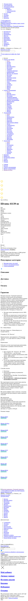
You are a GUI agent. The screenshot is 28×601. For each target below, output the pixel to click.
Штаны (9, 87)
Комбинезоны (10, 72)
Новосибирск (7, 40)
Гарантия (6, 533)
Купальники (10, 145)
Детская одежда (8, 4)
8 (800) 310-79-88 (15, 490)
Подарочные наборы (9, 157)
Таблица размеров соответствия (12, 536)
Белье (8, 143)
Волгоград (6, 33)
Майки (8, 104)
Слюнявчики (10, 133)
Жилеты (6, 504)
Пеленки (9, 126)
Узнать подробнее (13, 598)
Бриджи (9, 65)
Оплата (6, 13)
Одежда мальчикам (9, 266)
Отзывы (9, 12)
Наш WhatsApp (5, 546)
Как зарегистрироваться (10, 540)
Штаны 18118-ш (5, 423)
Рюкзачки (9, 152)
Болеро (9, 63)
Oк (1, 599)
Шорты (9, 86)
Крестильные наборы (12, 122)
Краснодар (6, 37)
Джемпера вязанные (12, 70)
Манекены (9, 149)
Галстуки (9, 146)
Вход (2, 24)
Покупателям (7, 526)
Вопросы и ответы (9, 535)
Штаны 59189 (4, 437)
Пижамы (9, 79)
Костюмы (9, 75)
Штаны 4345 (4, 477)
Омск (5, 41)
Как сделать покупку (9, 542)
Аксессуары (7, 140)
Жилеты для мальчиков (13, 100)
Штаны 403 (4, 463)
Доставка (6, 15)
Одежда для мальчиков (10, 90)
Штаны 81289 (4, 430)
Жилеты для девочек (12, 73)
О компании (7, 8)
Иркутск (6, 35)
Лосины (9, 76)
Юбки (8, 89)
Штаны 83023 (4, 416)
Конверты (9, 118)
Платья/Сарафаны (11, 80)
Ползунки (9, 131)
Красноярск (7, 38)
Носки (8, 124)
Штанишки (10, 139)
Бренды (6, 160)
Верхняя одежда (11, 66)
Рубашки (9, 107)
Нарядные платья (11, 77)
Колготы (9, 147)
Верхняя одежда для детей (11, 263)
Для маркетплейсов (9, 6)
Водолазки (10, 68)
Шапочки (9, 138)
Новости (9, 9)
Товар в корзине (5, 249)
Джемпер (9, 69)
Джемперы (6, 503)
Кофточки (9, 121)
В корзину (12, 249)
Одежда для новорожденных (11, 264)
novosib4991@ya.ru (6, 22)
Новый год (7, 156)
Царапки (9, 136)
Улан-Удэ (6, 42)
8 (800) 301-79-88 (15, 54)
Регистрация (7, 24)
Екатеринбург (7, 34)
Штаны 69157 (4, 443)
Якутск (6, 45)
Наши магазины (8, 528)
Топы (8, 82)
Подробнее (3, 418)
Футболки (9, 84)
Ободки (9, 150)
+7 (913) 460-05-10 (5, 20)
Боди (8, 115)
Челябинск (6, 44)
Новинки (6, 154)
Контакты (6, 18)
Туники (9, 83)
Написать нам (8, 492)
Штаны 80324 (4, 470)
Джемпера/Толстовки (12, 98)
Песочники (10, 128)
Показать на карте (5, 49)
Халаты (9, 153)
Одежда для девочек (9, 59)
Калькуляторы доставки (10, 538)
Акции (5, 159)
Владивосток (7, 31)
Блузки (9, 62)
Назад (8, 61)
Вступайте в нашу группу (17, 23)
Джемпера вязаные (12, 97)
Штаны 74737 (4, 450)
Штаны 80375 (4, 457)
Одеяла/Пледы (11, 125)
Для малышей (7, 112)
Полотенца (10, 132)
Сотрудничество (8, 5)
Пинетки (9, 129)
